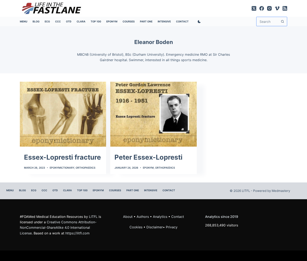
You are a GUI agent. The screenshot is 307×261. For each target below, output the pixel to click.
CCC (58, 21)
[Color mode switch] (198, 21)
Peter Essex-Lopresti (148, 157)
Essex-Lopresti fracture (62, 157)
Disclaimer (154, 227)
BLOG (36, 21)
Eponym (148, 167)
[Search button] (282, 21)
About (128, 216)
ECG (47, 21)
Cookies (136, 227)
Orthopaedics (85, 167)
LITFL (93, 216)
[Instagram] (269, 8)
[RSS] (285, 8)
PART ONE (146, 21)
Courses (129, 21)
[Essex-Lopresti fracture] (63, 114)
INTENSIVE (164, 21)
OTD (68, 21)
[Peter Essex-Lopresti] (153, 114)
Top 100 (96, 21)
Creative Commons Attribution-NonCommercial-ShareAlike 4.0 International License (58, 227)
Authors (143, 216)
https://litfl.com (77, 233)
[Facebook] (261, 8)
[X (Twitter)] (254, 8)
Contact (182, 21)
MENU (23, 21)
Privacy (172, 227)
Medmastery (281, 191)
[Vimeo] (277, 8)
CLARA (81, 21)
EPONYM (111, 21)
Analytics (160, 216)
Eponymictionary (62, 167)
